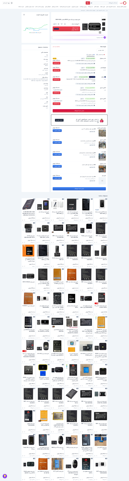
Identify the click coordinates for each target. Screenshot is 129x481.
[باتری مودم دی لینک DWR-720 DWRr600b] (57, 228)
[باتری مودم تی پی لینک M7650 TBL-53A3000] (100, 394)
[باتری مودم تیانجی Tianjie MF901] (86, 228)
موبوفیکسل (103, 67)
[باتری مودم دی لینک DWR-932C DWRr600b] (71, 228)
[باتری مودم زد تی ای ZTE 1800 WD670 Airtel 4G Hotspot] (71, 464)
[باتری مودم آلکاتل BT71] (57, 464)
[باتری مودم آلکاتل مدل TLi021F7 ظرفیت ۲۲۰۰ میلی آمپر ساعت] (86, 370)
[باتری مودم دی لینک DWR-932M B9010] (86, 251)
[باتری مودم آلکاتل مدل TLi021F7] (100, 440)
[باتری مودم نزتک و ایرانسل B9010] (71, 298)
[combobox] (104, 3)
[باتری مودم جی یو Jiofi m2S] (43, 346)
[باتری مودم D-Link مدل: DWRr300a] (57, 322)
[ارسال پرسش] (105, 37)
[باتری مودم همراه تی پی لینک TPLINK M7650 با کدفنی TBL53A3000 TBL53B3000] (28, 346)
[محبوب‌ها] (61, 24)
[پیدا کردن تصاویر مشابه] (100, 32)
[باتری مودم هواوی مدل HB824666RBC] (43, 298)
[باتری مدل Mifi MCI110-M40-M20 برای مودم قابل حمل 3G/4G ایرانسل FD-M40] (100, 322)
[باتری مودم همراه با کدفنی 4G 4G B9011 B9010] (100, 298)
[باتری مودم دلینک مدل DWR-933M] (71, 274)
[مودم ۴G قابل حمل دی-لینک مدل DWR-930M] (57, 204)
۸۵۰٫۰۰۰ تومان (56, 77)
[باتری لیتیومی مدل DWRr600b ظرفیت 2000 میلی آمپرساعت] (86, 322)
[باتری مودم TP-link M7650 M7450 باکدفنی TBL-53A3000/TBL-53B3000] (71, 322)
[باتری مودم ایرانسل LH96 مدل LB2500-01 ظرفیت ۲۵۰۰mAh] (57, 346)
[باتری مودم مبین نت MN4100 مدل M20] (71, 346)
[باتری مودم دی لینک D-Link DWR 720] (100, 251)
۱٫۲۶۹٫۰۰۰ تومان (56, 60)
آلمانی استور (103, 88)
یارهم (102, 77)
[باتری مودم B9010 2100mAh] (28, 274)
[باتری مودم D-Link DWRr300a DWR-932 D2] (28, 228)
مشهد (105, 79)
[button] (6, 3)
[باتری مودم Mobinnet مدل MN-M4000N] (28, 322)
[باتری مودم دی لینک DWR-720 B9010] (57, 394)
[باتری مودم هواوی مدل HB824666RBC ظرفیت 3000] (86, 298)
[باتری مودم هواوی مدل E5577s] (86, 464)
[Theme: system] (12, 3)
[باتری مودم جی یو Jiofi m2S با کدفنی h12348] (86, 346)
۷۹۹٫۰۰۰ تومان (56, 67)
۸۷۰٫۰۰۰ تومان (56, 87)
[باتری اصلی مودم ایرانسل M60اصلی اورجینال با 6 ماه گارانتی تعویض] (71, 370)
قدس (105, 60)
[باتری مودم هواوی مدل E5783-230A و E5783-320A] (43, 440)
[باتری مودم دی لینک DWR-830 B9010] (43, 394)
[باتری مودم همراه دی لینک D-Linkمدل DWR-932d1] (43, 228)
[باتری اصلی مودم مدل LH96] (71, 440)
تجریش (104, 70)
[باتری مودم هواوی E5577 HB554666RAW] (100, 464)
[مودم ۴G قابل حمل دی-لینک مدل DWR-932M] (100, 204)
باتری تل (104, 175)
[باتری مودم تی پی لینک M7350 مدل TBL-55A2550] (43, 322)
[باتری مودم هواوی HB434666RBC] (28, 416)
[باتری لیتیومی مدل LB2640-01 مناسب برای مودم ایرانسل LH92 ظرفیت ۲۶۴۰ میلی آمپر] (100, 346)
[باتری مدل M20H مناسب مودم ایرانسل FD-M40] (57, 274)
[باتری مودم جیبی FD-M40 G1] (28, 298)
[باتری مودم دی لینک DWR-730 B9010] (100, 228)
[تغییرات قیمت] (65, 24)
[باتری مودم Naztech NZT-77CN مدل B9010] (43, 251)
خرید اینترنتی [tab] (100, 54)
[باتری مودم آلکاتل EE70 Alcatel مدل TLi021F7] (43, 370)
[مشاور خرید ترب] (5, 476)
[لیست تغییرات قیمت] (24, 15)
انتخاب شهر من (59, 120)
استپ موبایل (103, 58)
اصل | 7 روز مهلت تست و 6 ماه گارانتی (88, 92)
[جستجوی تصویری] (91, 3)
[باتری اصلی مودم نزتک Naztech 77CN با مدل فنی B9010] (43, 274)
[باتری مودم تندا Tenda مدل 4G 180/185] (43, 464)
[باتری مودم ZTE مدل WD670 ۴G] (57, 440)
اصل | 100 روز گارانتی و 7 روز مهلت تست (88, 103)
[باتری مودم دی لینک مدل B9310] (43, 204)
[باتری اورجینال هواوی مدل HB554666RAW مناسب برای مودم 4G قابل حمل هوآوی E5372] (57, 370)
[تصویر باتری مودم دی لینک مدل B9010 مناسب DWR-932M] (103, 19)
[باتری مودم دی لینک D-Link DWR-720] (57, 251)
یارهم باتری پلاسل (101, 128)
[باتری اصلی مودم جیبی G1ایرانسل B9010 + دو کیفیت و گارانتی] (28, 251)
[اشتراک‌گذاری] (58, 24)
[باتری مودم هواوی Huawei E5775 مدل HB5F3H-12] (28, 464)
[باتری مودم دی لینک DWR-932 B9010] (100, 274)
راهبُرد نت (103, 152)
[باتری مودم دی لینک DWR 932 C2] (71, 394)
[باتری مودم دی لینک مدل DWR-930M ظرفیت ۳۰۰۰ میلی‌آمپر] (71, 204)
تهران (105, 90)
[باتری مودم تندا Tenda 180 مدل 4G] (28, 440)
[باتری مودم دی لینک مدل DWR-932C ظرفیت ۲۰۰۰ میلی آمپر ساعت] (86, 204)
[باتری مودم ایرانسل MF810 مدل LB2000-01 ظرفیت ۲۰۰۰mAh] (100, 370)
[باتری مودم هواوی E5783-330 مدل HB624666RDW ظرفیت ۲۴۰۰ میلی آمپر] (86, 440)
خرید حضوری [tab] (90, 54)
